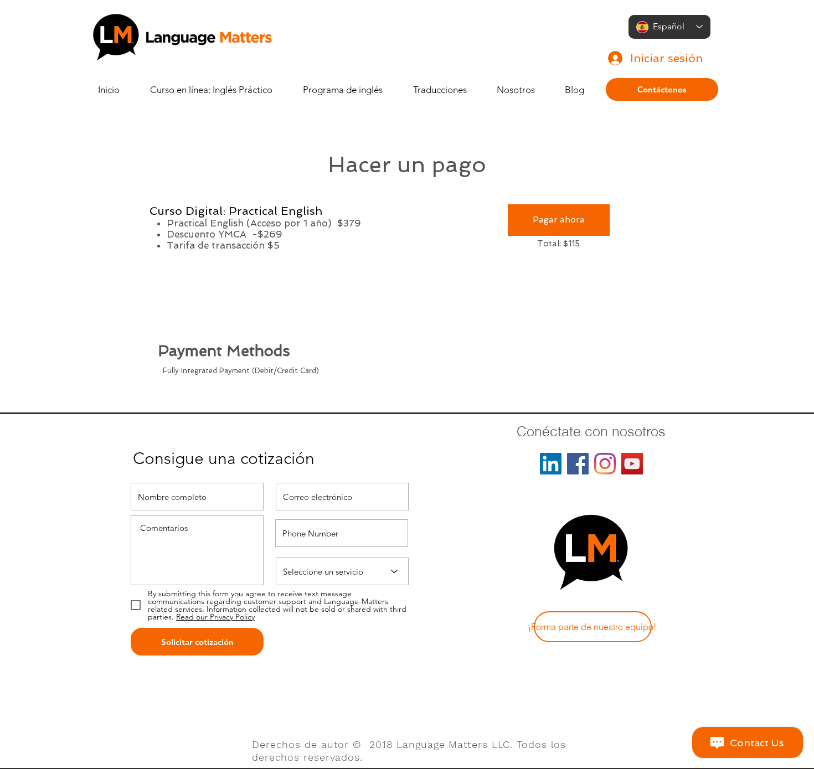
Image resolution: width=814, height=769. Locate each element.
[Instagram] (605, 463)
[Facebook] (578, 463)
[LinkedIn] (550, 463)
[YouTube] (632, 463)
